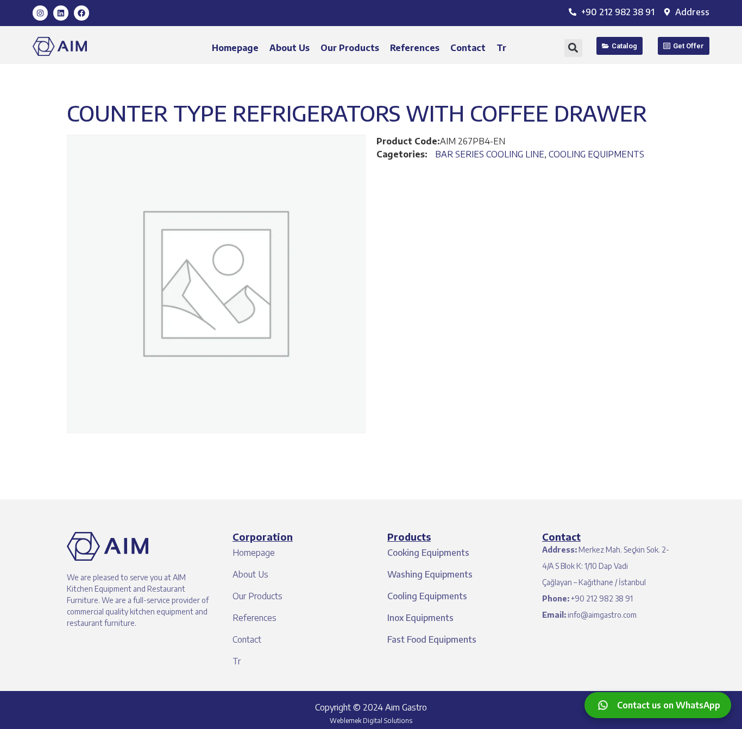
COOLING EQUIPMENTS (596, 154)
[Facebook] (81, 13)
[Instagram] (40, 13)
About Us (289, 47)
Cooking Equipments (428, 552)
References (414, 47)
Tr (501, 47)
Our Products (349, 47)
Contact (468, 47)
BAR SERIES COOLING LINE (489, 154)
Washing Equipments (430, 574)
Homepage (235, 47)
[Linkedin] (60, 13)
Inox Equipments (420, 617)
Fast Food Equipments (431, 639)
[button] (573, 48)
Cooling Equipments (427, 596)
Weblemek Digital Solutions (371, 721)
